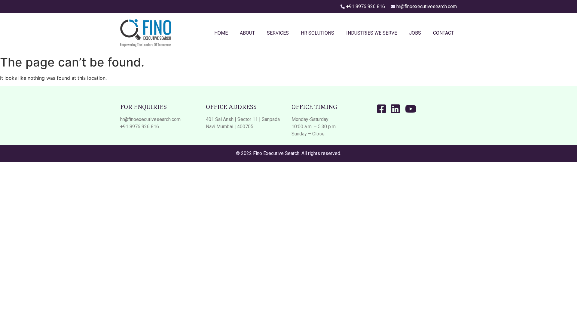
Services (278, 33)
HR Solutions (317, 33)
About (247, 33)
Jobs (415, 33)
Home (221, 33)
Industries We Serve (371, 33)
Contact (443, 33)
